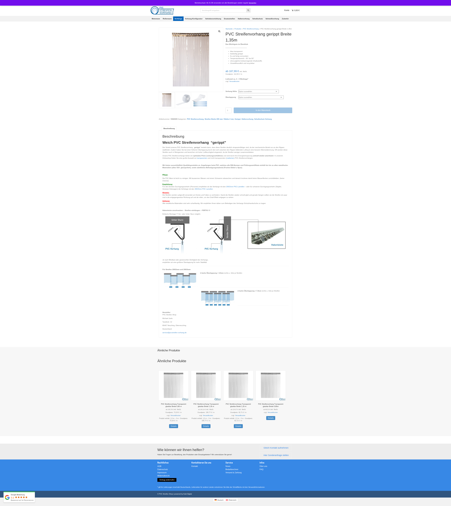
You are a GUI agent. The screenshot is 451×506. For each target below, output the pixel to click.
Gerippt (238, 119)
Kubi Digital (187, 494)
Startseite (229, 29)
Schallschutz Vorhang (263, 119)
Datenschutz (162, 469)
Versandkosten (234, 81)
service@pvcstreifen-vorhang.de (174, 332)
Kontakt (194, 466)
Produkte (237, 29)
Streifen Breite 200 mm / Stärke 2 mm (219, 119)
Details (174, 426)
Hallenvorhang (247, 119)
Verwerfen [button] (252, 3)
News (228, 466)
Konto (286, 10)
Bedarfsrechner (232, 469)
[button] (219, 31)
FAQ (261, 469)
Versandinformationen (256, 487)
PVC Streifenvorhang (251, 29)
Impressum (162, 473)
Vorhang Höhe (231, 91)
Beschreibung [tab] (169, 128)
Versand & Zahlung (234, 473)
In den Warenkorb (263, 110)
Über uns (263, 466)
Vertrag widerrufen (167, 480)
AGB (159, 466)
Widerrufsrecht (163, 476)
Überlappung (231, 97)
